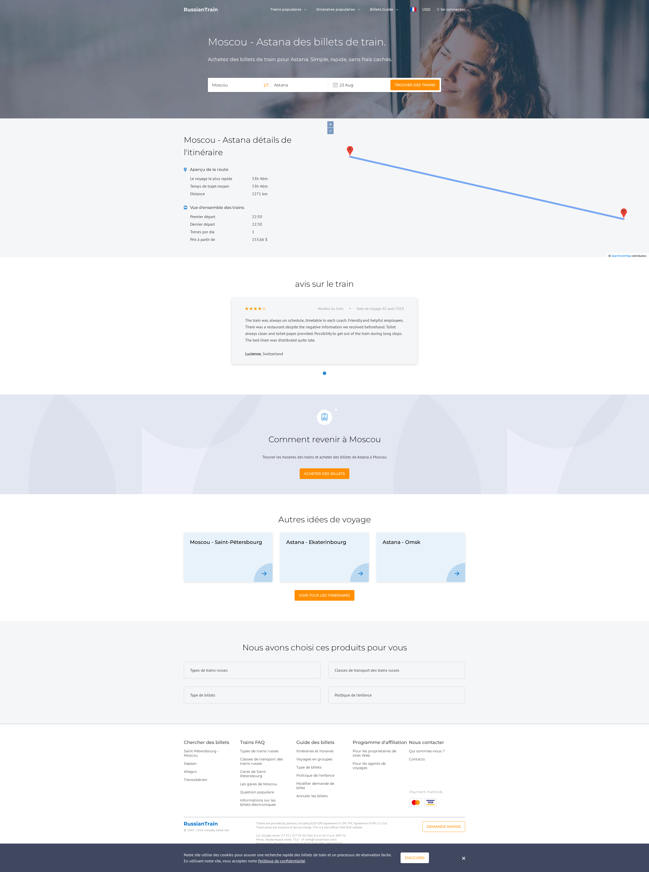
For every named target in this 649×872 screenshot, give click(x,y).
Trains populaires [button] (286, 9)
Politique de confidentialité (281, 860)
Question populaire (257, 792)
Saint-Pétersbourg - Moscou (201, 753)
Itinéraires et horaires (315, 751)
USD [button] (426, 9)
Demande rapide (444, 826)
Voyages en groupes (314, 759)
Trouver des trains (415, 85)
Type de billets (309, 767)
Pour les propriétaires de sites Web (374, 753)
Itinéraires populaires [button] (336, 9)
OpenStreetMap (621, 256)
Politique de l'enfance (315, 775)
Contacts (417, 759)
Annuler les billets (312, 796)
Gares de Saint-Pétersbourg (253, 773)
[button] (413, 9)
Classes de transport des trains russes (261, 761)
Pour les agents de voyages (369, 765)
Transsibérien (195, 779)
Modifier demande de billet (315, 785)
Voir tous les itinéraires (324, 595)
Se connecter (453, 9)
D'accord (415, 858)
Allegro (190, 771)
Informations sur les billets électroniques (258, 802)
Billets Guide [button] (382, 9)
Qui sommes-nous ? (427, 751)
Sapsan (190, 763)
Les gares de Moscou (258, 784)
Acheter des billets (324, 473)
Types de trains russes (259, 751)
